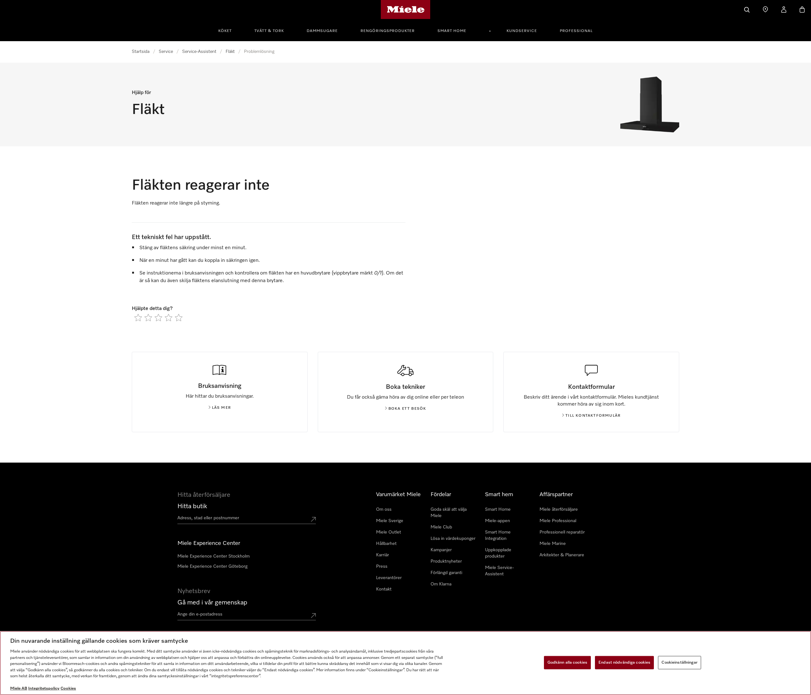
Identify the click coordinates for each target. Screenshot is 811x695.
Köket (225, 31)
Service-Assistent (199, 51)
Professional (576, 31)
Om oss (384, 509)
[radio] (138, 317)
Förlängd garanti (446, 573)
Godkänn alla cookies (567, 662)
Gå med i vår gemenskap (212, 602)
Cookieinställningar (679, 662)
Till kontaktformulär (593, 416)
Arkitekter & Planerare (562, 555)
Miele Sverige (389, 521)
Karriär (382, 555)
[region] (405, 663)
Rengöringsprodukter (388, 31)
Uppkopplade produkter (498, 553)
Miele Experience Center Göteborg (212, 566)
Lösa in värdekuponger (453, 538)
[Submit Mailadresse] (313, 615)
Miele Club (441, 527)
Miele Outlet (388, 532)
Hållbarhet (386, 543)
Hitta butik (192, 506)
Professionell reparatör (562, 532)
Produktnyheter (446, 561)
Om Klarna (441, 584)
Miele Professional (558, 521)
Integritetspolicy (44, 688)
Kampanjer (441, 550)
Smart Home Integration (498, 535)
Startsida (141, 51)
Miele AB (18, 688)
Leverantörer (389, 578)
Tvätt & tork (269, 31)
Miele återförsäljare (559, 509)
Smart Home (451, 31)
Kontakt (384, 589)
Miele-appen (497, 521)
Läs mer (221, 408)
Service (166, 51)
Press (381, 566)
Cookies (68, 688)
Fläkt (230, 51)
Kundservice (522, 31)
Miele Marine (553, 543)
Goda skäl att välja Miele (449, 512)
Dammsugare (322, 31)
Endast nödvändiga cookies (624, 662)
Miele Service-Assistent (499, 570)
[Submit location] (313, 519)
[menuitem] (228, 30)
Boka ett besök (407, 409)
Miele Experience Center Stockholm (213, 556)
